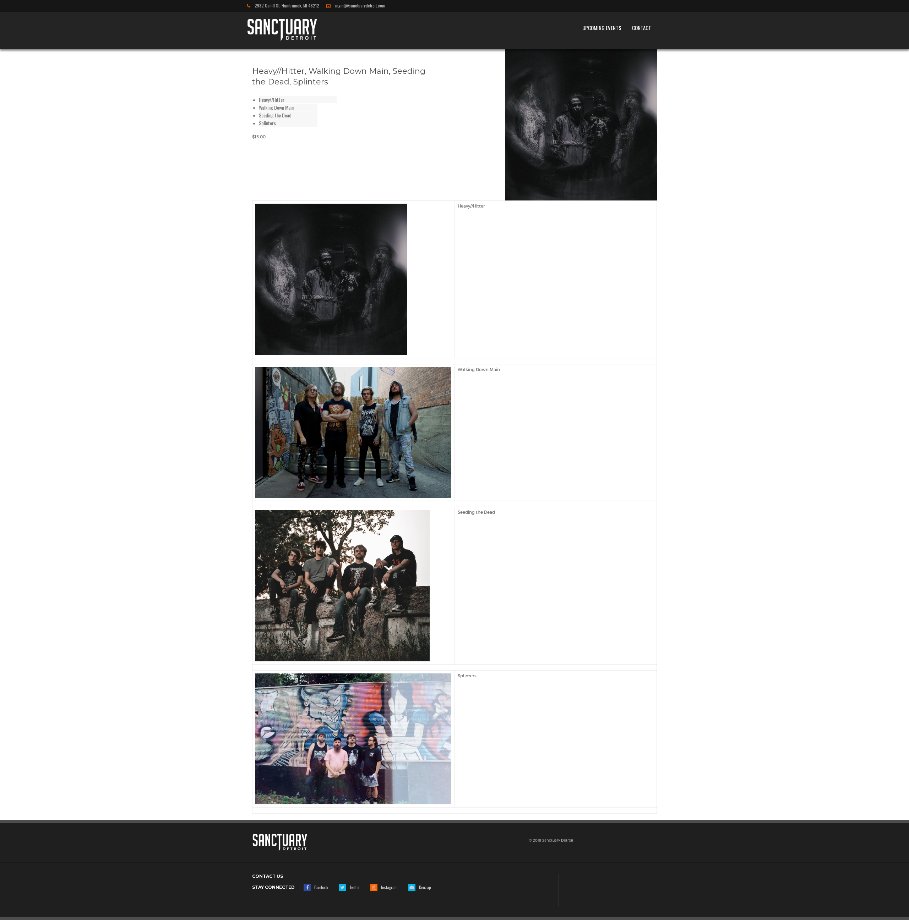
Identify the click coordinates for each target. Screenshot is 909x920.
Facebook (321, 887)
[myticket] (282, 29)
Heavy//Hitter (271, 99)
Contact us (267, 876)
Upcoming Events (601, 28)
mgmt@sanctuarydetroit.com (359, 6)
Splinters (267, 123)
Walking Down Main (276, 107)
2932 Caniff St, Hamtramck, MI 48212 (286, 6)
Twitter (354, 887)
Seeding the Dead (275, 115)
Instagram (389, 887)
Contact (641, 28)
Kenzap (425, 887)
